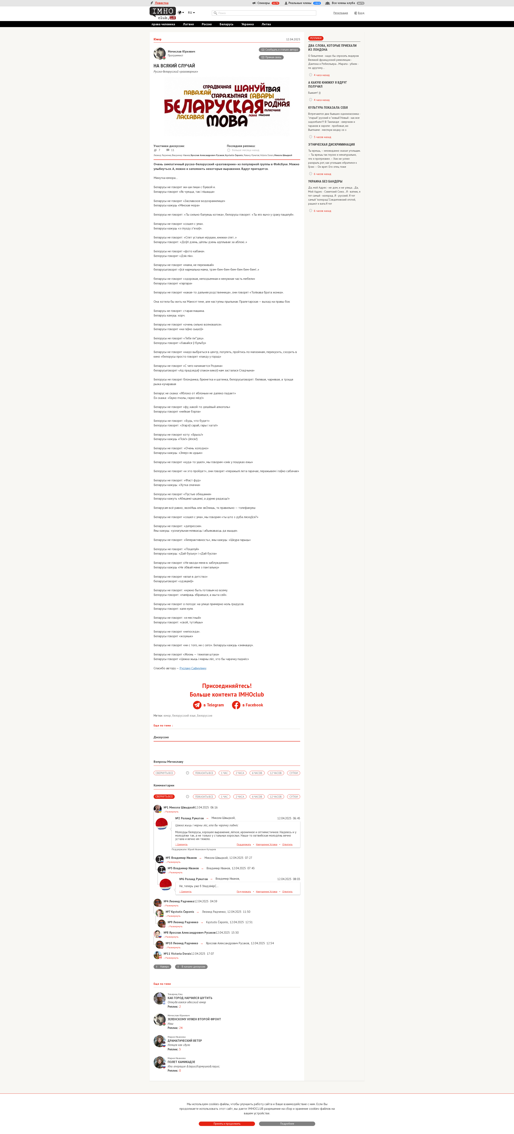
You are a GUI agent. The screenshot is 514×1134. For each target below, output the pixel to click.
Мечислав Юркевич (179, 1015)
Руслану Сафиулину (192, 668)
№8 (166, 932)
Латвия (188, 24)
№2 (177, 818)
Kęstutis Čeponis (216, 922)
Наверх (162, 967)
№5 (170, 868)
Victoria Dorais (266, 155)
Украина (248, 24)
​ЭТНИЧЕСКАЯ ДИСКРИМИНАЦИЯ (331, 144)
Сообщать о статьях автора (281, 49)
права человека (163, 24)
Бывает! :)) (314, 92)
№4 (166, 901)
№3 (168, 858)
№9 (170, 922)
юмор (168, 715)
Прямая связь (273, 57)
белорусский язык (184, 715)
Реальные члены (304, 3)
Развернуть (171, 811)
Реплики (315, 38)
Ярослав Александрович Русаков (227, 943)
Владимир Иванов (181, 155)
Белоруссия (204, 715)
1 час (224, 773)
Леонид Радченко (162, 155)
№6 (181, 879)
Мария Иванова (177, 1036)
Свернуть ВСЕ (164, 773)
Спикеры (267, 3)
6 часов (257, 773)
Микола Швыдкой (223, 818)
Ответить (287, 844)
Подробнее (287, 1123)
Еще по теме (163, 725)
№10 (169, 943)
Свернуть (181, 844)
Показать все (204, 773)
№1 (166, 807)
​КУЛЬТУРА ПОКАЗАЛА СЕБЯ (328, 108)
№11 (167, 953)
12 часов (276, 773)
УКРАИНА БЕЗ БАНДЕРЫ (325, 181)
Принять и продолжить (227, 1123)
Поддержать (244, 844)
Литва (266, 24)
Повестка (161, 3)
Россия (207, 24)
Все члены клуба (347, 3)
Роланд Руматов (251, 155)
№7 (168, 912)
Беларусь (227, 24)
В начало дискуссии (191, 967)
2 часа (240, 773)
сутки (294, 773)
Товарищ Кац (175, 994)
